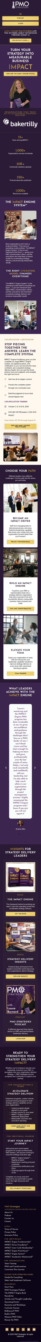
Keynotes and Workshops (15, 1305)
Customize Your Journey (14, 1270)
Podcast (8, 1215)
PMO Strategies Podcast (15, 1290)
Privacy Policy (10, 1232)
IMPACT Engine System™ (15, 1254)
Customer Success (12, 1308)
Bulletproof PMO (12, 1311)
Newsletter (9, 1296)
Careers (8, 1221)
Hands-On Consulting (13, 1277)
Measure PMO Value (13, 1317)
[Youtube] (28, 1329)
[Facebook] (12, 1329)
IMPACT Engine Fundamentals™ (18, 1242)
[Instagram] (17, 1329)
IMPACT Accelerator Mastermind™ (19, 1257)
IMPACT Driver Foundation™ (16, 1245)
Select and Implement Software (18, 1280)
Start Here (9, 1287)
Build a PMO (10, 1314)
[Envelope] (34, 1329)
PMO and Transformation (15, 1267)
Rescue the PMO (11, 1320)
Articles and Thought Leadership (18, 1299)
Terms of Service (11, 1229)
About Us (9, 1212)
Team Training (10, 1264)
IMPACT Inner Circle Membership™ (19, 1248)
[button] (6, 767)
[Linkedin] (6, 1329)
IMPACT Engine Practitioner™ (17, 1251)
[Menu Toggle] (20, 14)
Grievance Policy (11, 1235)
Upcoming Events (12, 1302)
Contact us (9, 1218)
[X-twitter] (23, 1329)
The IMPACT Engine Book (15, 1293)
